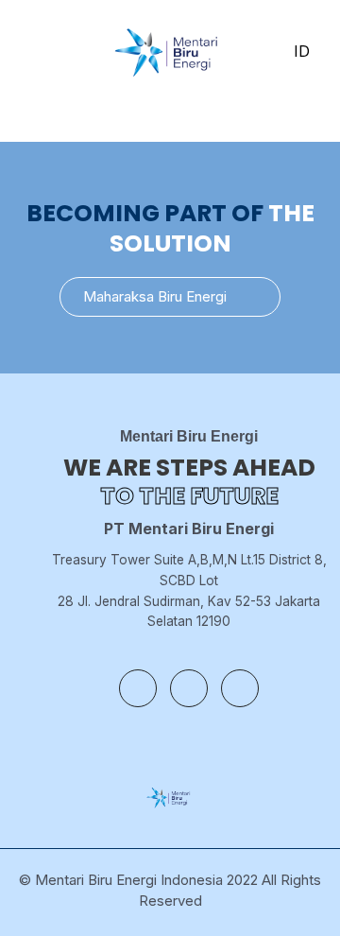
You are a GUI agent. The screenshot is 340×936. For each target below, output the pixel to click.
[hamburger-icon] (30, 52)
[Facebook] (138, 688)
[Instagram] (189, 688)
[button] (170, 297)
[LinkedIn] (240, 688)
